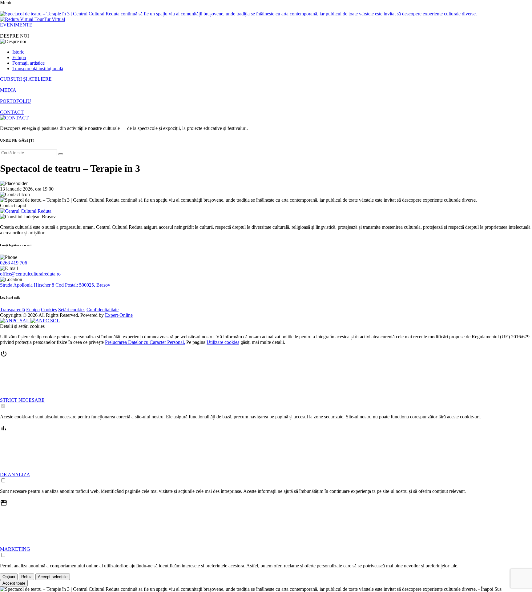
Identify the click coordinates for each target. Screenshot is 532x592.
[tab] (266, 379)
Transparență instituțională (37, 68)
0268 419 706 (13, 262)
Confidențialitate (103, 309)
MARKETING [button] (15, 549)
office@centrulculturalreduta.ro (30, 273)
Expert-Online (119, 315)
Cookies (49, 309)
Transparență (12, 309)
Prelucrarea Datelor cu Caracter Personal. (145, 342)
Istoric (18, 51)
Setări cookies (71, 309)
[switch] (3, 406)
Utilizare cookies (223, 342)
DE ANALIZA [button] (15, 474)
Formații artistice (28, 63)
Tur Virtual (54, 19)
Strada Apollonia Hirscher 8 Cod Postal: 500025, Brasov (55, 285)
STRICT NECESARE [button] (22, 400)
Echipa (19, 57)
